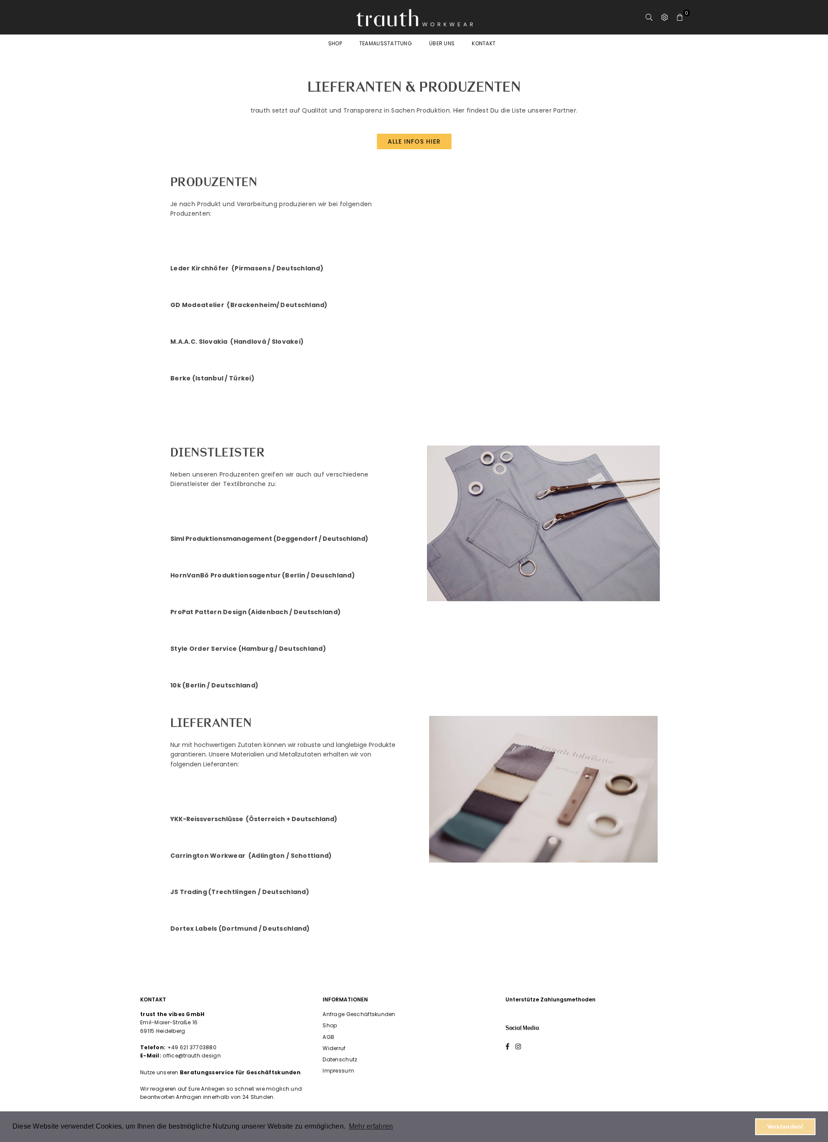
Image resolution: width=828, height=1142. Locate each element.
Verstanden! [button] (785, 1126)
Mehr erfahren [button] (371, 1126)
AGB (328, 1037)
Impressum (338, 1070)
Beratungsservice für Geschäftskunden (240, 1072)
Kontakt (484, 43)
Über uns (442, 43)
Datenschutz (340, 1059)
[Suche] (649, 17)
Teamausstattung (385, 43)
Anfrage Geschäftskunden (359, 1014)
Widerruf (334, 1048)
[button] (680, 17)
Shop (335, 43)
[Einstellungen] (664, 17)
